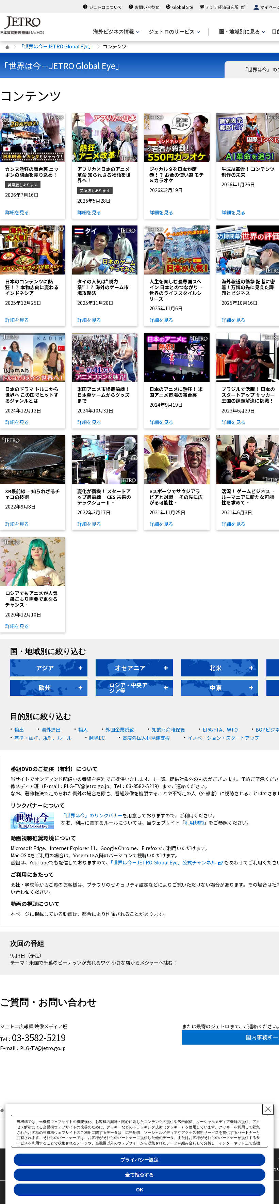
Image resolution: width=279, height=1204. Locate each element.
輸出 (19, 729)
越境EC (97, 737)
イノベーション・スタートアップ (223, 737)
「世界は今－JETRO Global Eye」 (56, 46)
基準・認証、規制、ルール (42, 737)
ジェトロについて (105, 7)
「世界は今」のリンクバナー (91, 815)
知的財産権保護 (168, 729)
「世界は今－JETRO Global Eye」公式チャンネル (163, 862)
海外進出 (51, 729)
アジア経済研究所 (222, 7)
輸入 (83, 729)
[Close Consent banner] (268, 1109)
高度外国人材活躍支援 (146, 737)
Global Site (182, 7)
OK (139, 1189)
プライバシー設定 (139, 1159)
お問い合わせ (147, 7)
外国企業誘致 (119, 729)
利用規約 (194, 822)
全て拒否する (139, 1174)
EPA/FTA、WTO (220, 729)
